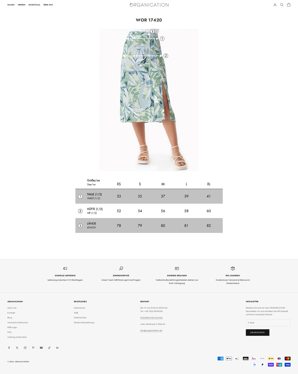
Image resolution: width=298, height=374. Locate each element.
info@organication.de (151, 330)
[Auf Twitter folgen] (17, 347)
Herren (22, 4)
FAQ (9, 332)
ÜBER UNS (48, 4)
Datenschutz (80, 317)
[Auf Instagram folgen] (25, 347)
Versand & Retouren (17, 322)
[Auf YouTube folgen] (41, 347)
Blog (9, 317)
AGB (76, 312)
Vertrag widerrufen (17, 337)
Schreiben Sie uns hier (151, 317)
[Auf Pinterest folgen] (33, 347)
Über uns (11, 307)
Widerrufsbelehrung (84, 322)
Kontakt (11, 312)
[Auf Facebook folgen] (9, 347)
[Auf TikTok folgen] (49, 347)
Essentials (34, 4)
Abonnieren (257, 332)
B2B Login (12, 327)
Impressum (79, 307)
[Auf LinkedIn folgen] (57, 347)
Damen (11, 4)
